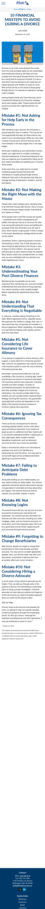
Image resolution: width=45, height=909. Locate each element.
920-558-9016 (25, 876)
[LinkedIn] (24, 889)
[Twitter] (20, 889)
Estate (22, 905)
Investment (22, 902)
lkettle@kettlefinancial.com (22, 885)
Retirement (22, 899)
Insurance (22, 908)
